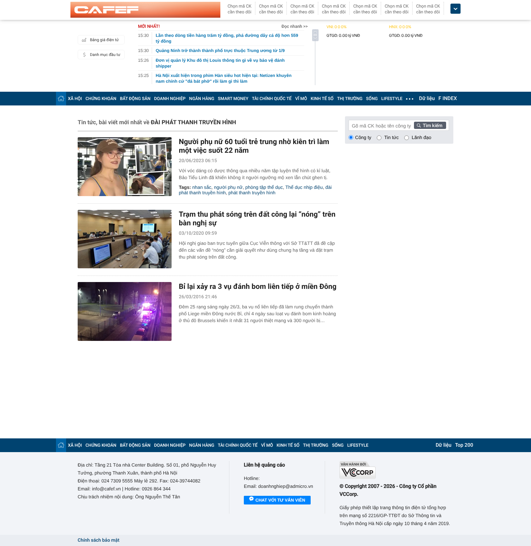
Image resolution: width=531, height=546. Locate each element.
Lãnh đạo (421, 137)
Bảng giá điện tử (104, 40)
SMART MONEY (233, 98)
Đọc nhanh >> (294, 26)
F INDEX (448, 98)
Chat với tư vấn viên (280, 500)
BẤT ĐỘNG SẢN (135, 98)
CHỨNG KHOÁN (101, 98)
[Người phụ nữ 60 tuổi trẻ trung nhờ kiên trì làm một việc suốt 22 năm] (125, 166)
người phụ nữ (228, 187)
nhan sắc (201, 187)
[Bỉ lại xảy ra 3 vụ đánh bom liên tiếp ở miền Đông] (125, 311)
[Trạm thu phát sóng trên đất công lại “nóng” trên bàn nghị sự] (125, 239)
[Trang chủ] (61, 98)
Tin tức (391, 137)
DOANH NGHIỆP (170, 98)
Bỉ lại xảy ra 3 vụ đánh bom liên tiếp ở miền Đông (257, 286)
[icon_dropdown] (455, 9)
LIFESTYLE (391, 98)
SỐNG (371, 98)
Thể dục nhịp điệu (304, 187)
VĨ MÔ (301, 98)
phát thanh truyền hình (251, 192)
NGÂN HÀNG (202, 98)
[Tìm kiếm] (430, 125)
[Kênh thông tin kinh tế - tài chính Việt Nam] (145, 10)
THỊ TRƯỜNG (349, 98)
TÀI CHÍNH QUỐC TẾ (272, 98)
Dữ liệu (427, 98)
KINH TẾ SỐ (322, 98)
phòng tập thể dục (264, 187)
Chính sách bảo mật (98, 540)
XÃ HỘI (75, 98)
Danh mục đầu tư (105, 54)
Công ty (363, 137)
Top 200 (464, 445)
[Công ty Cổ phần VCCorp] (396, 470)
